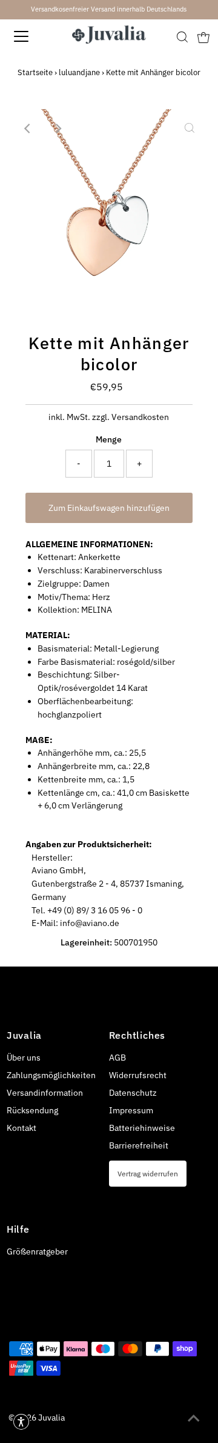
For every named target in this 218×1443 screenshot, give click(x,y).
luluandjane (79, 72)
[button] (21, 1422)
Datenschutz (133, 1092)
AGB (117, 1057)
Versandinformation (45, 1092)
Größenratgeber (37, 1251)
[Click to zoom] (189, 128)
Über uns (24, 1057)
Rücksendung (32, 1110)
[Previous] (28, 128)
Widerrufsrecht (138, 1075)
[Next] (58, 128)
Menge (109, 439)
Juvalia (51, 1417)
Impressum (131, 1110)
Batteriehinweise (142, 1127)
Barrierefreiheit (138, 1145)
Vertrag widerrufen (147, 1173)
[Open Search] (182, 37)
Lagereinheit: (86, 942)
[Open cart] (203, 36)
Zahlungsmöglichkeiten (51, 1075)
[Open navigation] (30, 36)
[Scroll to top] (194, 1419)
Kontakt (21, 1127)
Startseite (35, 72)
